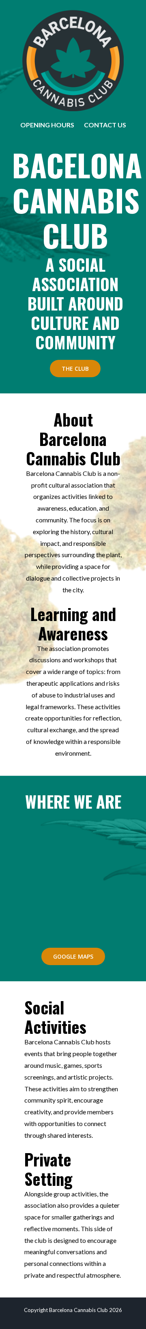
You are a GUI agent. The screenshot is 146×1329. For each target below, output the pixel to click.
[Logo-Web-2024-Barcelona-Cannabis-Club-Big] (73, 13)
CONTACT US (105, 125)
